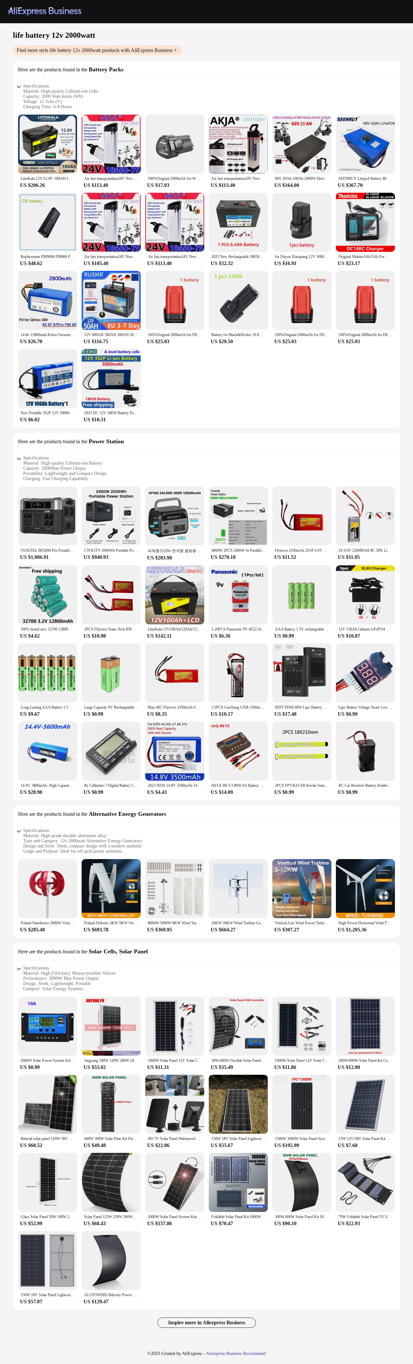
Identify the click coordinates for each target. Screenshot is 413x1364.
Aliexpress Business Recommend (236, 1353)
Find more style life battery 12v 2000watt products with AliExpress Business (95, 50)
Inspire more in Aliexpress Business (206, 1322)
